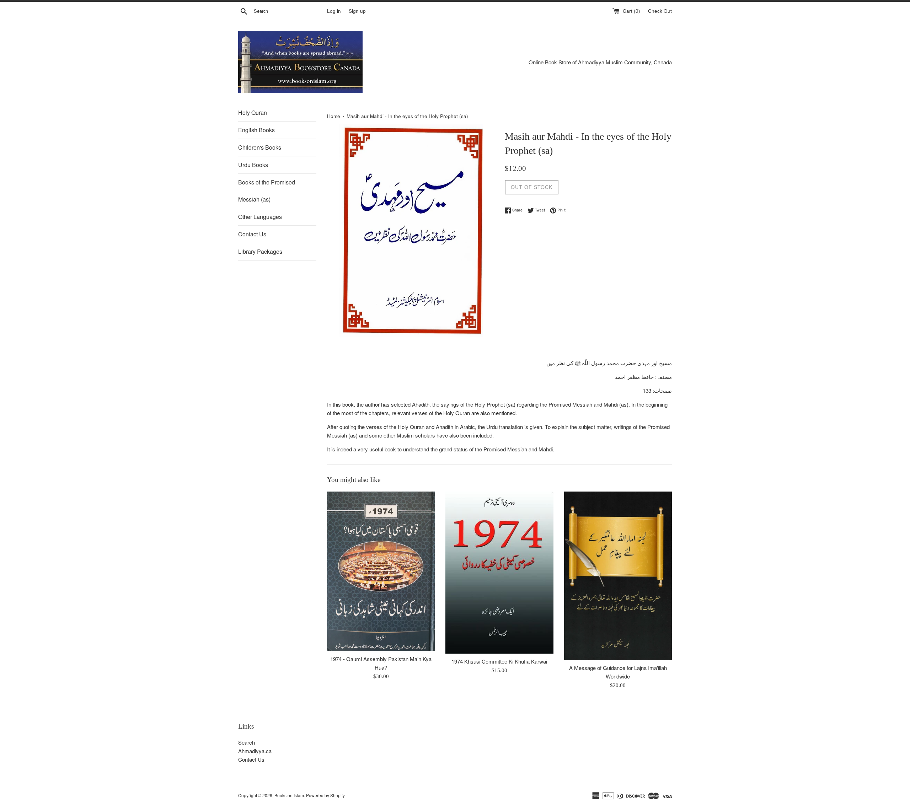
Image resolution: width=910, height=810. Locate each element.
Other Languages (260, 217)
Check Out (660, 10)
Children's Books (259, 147)
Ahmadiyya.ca (255, 751)
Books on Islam (289, 795)
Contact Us (252, 234)
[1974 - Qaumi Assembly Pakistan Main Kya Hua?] (381, 571)
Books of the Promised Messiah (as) (266, 190)
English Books (256, 130)
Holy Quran (252, 112)
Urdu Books (253, 165)
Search (246, 742)
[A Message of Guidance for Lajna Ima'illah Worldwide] (618, 576)
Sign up (357, 10)
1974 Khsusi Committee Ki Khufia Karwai (499, 661)
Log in (334, 10)
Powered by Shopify (325, 795)
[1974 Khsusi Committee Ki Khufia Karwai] (499, 573)
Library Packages (260, 251)
